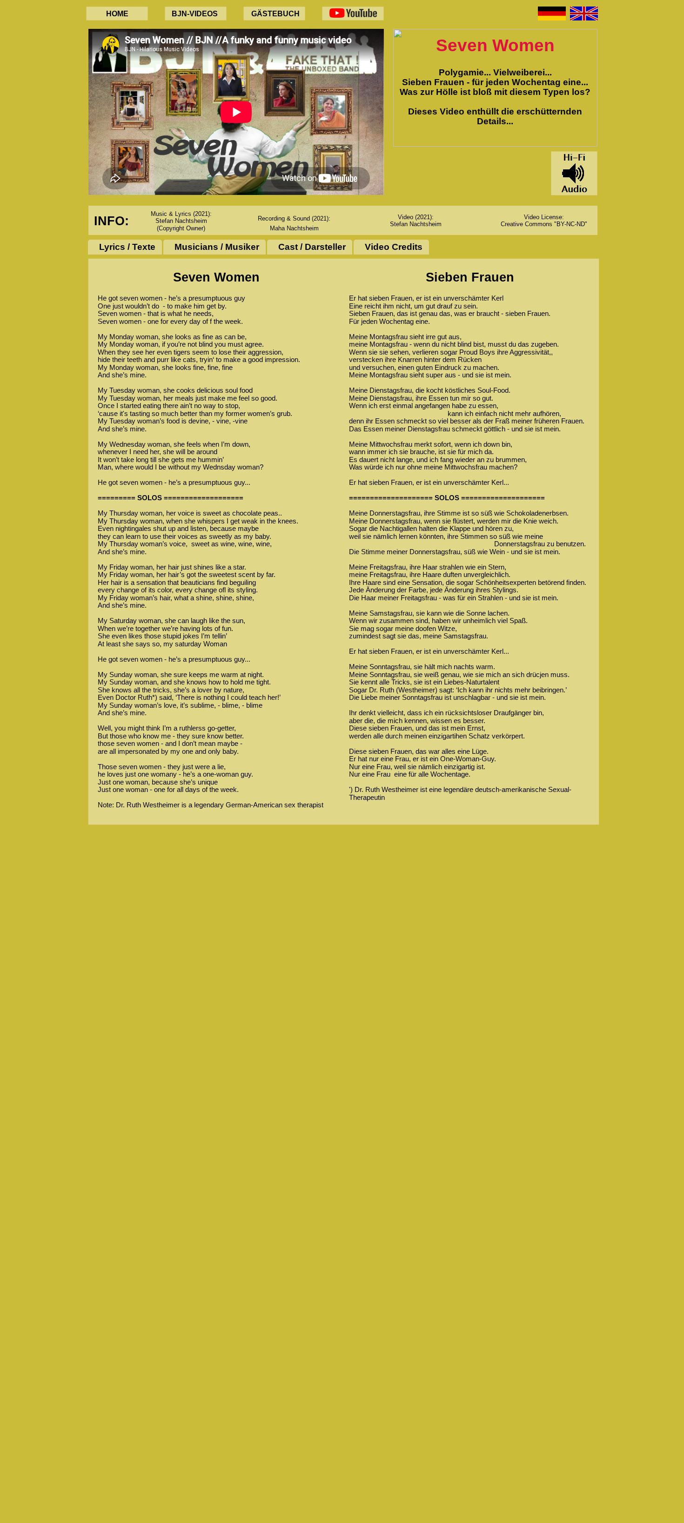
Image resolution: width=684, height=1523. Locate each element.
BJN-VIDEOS (195, 14)
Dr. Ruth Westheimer (148, 805)
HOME (117, 14)
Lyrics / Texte (127, 247)
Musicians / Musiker (216, 247)
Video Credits (393, 247)
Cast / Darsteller (312, 247)
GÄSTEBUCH (275, 14)
